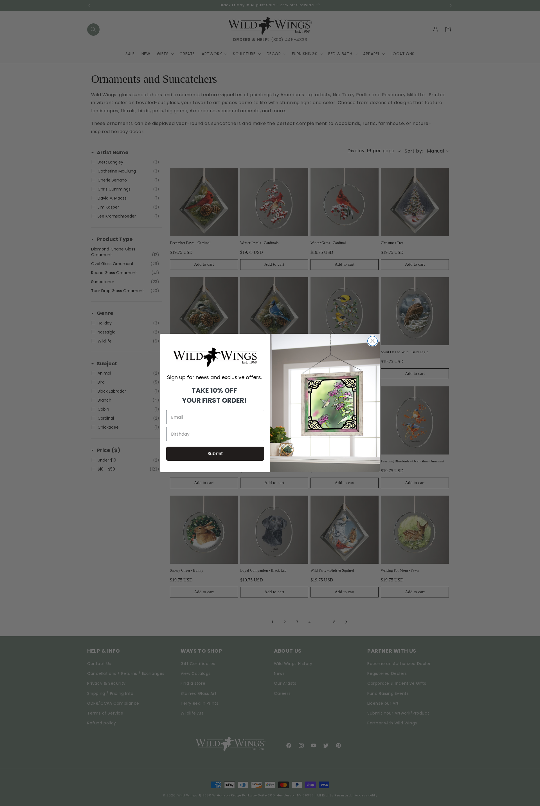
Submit (215, 453)
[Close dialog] (372, 341)
